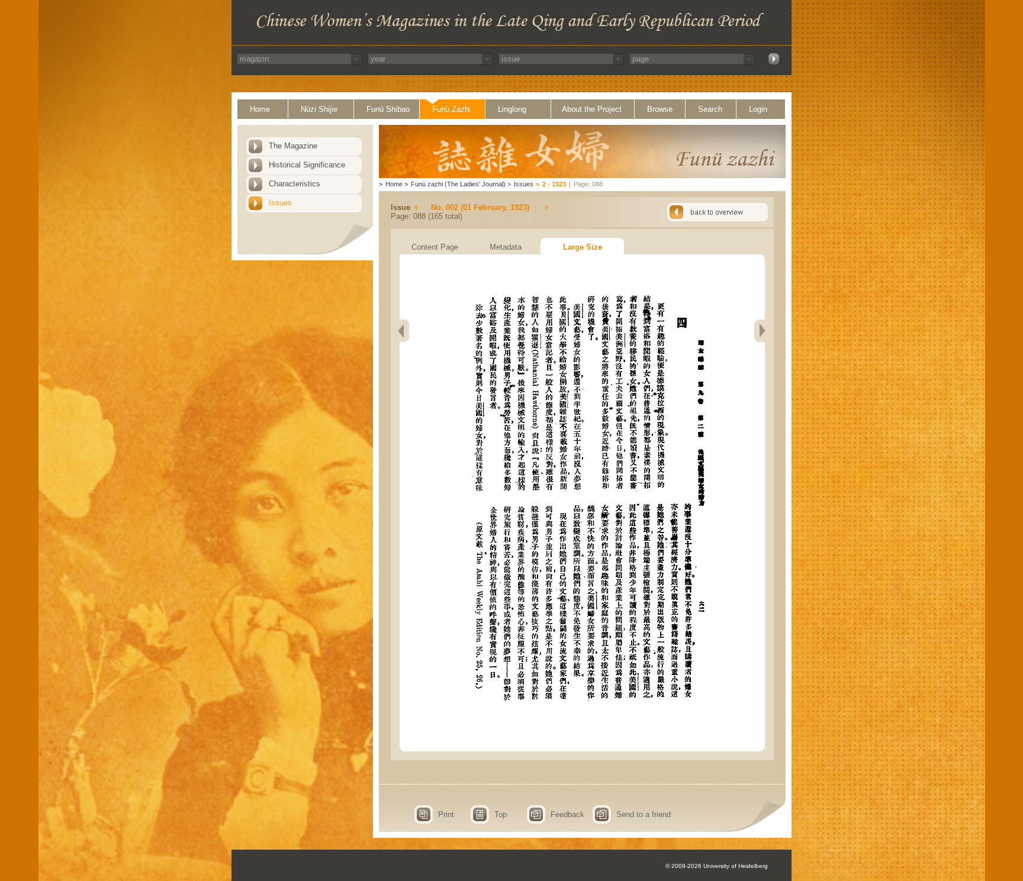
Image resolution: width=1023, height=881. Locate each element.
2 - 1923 (554, 184)
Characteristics (294, 183)
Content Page (434, 247)
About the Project (592, 109)
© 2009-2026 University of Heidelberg (716, 866)
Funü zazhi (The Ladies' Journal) (458, 184)
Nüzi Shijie (319, 109)
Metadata (506, 247)
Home (260, 109)
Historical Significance (307, 164)
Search (710, 109)
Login (758, 109)
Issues (280, 202)
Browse (660, 109)
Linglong (512, 109)
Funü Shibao (388, 109)
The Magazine (293, 145)
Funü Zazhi (451, 109)
